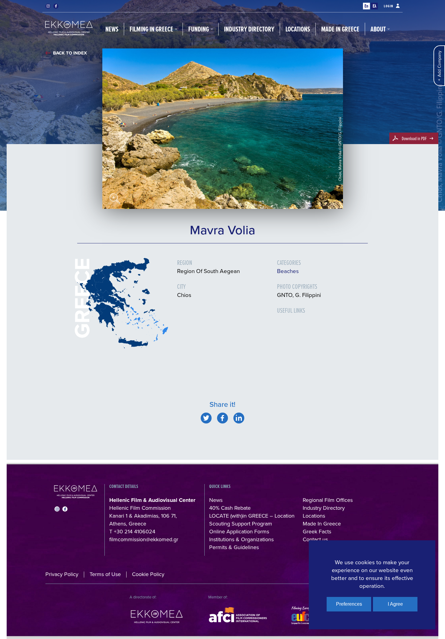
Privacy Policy (61, 574)
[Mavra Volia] (206, 418)
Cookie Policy (148, 574)
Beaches (288, 271)
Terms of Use (105, 574)
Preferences (349, 604)
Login (389, 6)
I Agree (395, 604)
